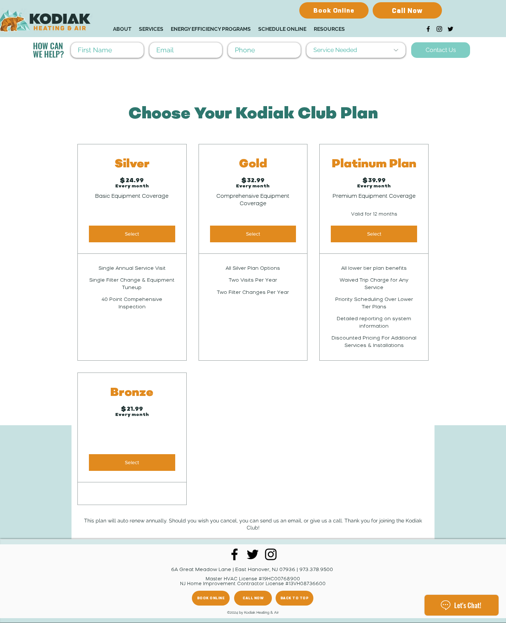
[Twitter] (450, 29)
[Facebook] (428, 29)
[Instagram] (439, 29)
